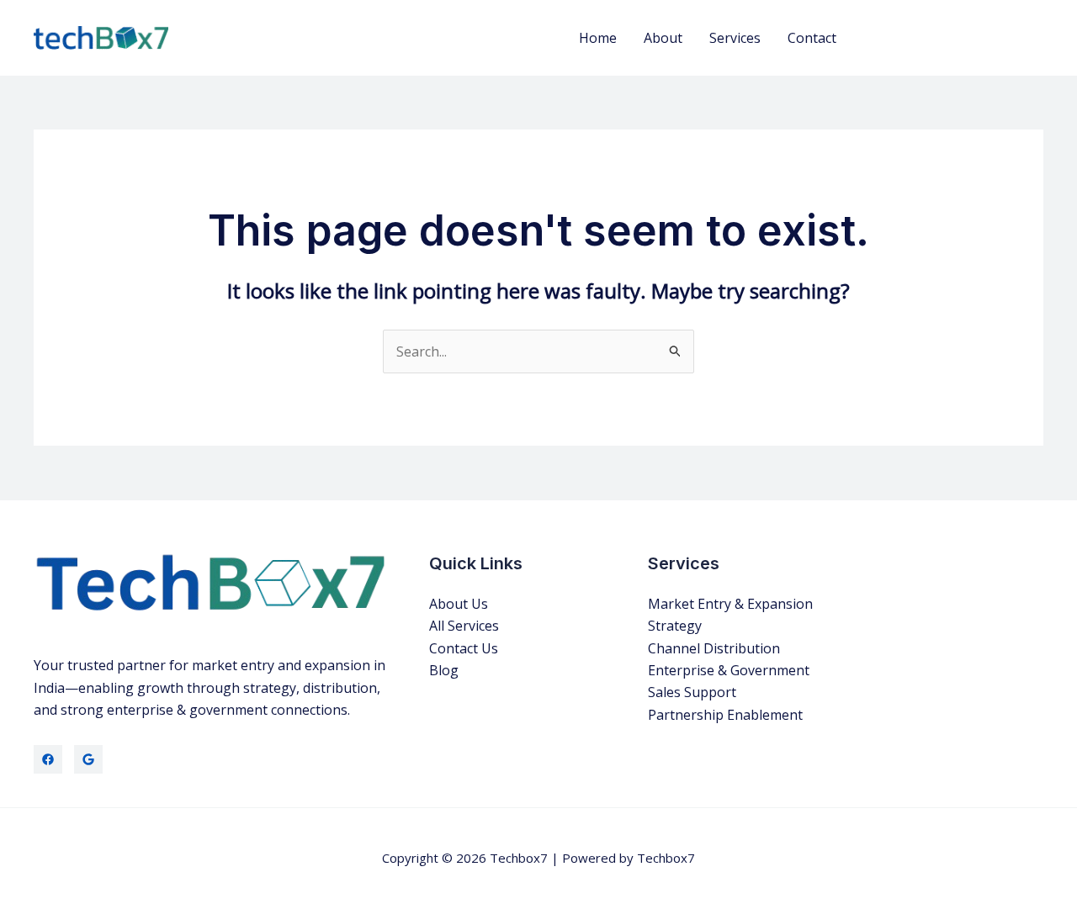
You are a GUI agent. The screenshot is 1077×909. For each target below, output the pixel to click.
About (663, 38)
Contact (812, 38)
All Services (464, 625)
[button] (955, 38)
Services (735, 38)
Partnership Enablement (725, 715)
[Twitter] (88, 759)
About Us (458, 604)
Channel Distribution (714, 648)
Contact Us (463, 648)
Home (598, 38)
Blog (444, 670)
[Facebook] (48, 759)
